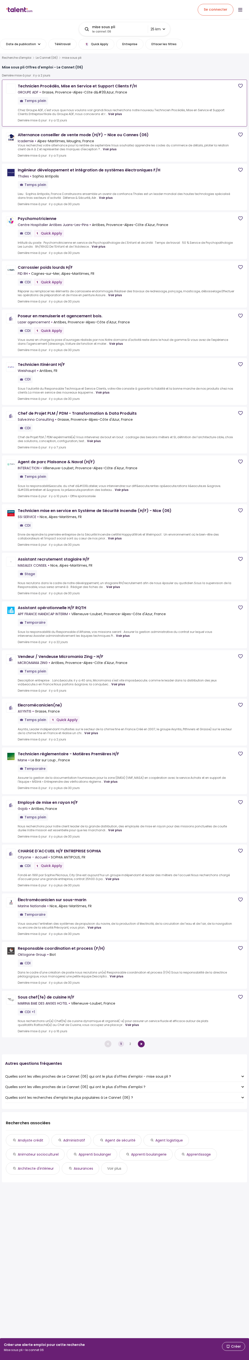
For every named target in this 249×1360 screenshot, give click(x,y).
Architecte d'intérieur (36, 1168)
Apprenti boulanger (95, 1154)
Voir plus (115, 114)
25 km (156, 29)
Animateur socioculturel (38, 1154)
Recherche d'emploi (16, 57)
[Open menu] (240, 10)
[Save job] (240, 86)
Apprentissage (199, 1154)
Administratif (74, 1140)
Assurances (83, 1168)
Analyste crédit (30, 1140)
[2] (141, 1044)
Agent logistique (169, 1140)
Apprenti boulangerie (149, 1154)
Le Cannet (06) (47, 57)
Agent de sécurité (120, 1140)
